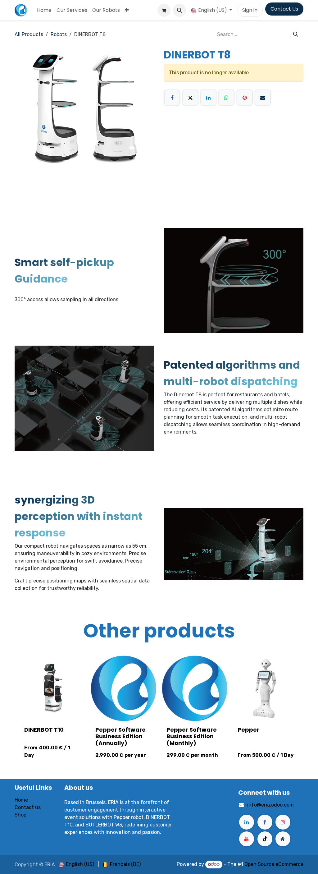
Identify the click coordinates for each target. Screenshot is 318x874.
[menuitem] (44, 10)
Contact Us (284, 8)
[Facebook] (172, 97)
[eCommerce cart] (163, 10)
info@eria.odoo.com (270, 805)
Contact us (28, 807)
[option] (159, 709)
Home (21, 800)
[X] (190, 97)
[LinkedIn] (208, 97)
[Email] (262, 97)
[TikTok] (264, 838)
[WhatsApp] (226, 97)
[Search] (295, 34)
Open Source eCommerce (273, 864)
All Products (29, 34)
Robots (59, 34)
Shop (20, 815)
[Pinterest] (244, 97)
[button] (179, 10)
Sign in (249, 10)
